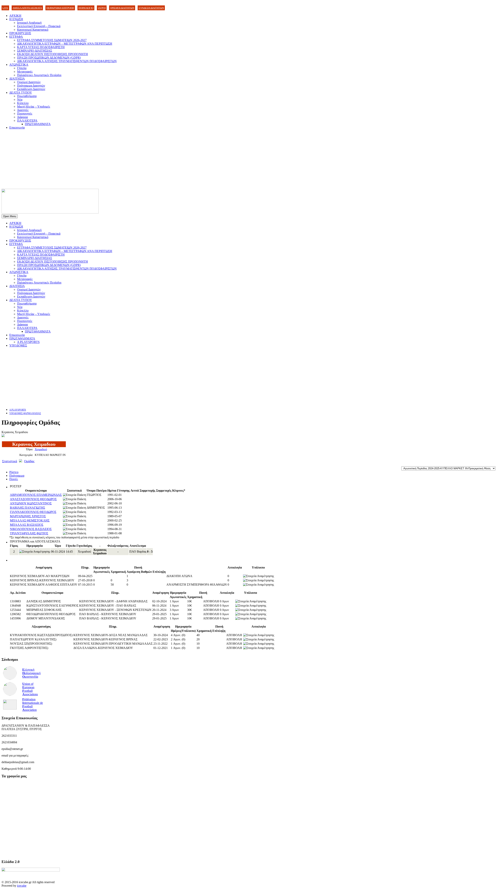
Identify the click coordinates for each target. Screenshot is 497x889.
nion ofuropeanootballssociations (30, 689)
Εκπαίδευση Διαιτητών (31, 89)
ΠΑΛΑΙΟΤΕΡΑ (27, 120)
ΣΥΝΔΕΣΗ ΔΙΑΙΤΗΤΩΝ (151, 7)
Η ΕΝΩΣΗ (16, 19)
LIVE (5, 7)
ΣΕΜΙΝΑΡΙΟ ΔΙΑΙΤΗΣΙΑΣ (34, 50)
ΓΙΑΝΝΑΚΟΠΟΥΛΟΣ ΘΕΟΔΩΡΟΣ (33, 512)
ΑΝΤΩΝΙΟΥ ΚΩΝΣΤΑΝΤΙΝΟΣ (31, 503)
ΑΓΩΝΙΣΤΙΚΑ (18, 64)
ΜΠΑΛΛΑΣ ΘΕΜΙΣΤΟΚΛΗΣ (30, 520)
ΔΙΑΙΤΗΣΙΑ (17, 78)
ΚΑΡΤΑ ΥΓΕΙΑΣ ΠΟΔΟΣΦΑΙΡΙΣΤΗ (41, 47)
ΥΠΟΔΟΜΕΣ (18, 345)
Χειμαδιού (41, 449)
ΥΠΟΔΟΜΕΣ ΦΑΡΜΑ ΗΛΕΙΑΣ (25, 413)
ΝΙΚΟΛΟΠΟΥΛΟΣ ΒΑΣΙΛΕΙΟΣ (31, 529)
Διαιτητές (23, 110)
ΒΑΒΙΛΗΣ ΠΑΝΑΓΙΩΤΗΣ (27, 507)
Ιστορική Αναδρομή (29, 22)
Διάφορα (22, 117)
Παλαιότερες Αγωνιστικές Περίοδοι (39, 75)
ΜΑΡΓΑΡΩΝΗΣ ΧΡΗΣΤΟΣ (28, 516)
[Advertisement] (248, 159)
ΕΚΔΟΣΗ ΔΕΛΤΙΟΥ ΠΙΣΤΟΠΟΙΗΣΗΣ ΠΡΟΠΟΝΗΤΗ (52, 54)
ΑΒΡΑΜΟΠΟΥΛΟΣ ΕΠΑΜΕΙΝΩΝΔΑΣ (36, 494)
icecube (21, 885)
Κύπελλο (23, 103)
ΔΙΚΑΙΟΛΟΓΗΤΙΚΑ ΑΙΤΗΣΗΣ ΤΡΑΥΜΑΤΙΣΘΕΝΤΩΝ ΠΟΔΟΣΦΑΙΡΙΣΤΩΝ (67, 61)
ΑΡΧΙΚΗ (15, 15)
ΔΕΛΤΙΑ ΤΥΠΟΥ (20, 92)
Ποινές (13, 479)
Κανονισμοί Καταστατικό (32, 29)
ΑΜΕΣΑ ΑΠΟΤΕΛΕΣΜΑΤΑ (27, 7)
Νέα (19, 99)
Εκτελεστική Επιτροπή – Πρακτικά (38, 26)
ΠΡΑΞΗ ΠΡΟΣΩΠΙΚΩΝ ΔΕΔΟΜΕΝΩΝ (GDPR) (49, 57)
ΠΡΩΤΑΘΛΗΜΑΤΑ (38, 124)
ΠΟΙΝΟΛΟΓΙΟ (85, 7)
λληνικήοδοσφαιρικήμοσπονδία (31, 673)
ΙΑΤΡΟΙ (102, 7)
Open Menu (9, 216)
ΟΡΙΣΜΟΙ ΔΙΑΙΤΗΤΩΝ (122, 7)
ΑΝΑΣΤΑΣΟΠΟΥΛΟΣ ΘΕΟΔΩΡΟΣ (33, 499)
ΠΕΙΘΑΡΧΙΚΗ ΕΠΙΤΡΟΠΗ (60, 7)
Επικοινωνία (17, 127)
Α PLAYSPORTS (28, 342)
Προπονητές (24, 113)
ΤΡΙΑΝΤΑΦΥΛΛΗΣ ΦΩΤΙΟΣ (29, 533)
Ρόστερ (13, 472)
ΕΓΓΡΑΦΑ (16, 36)
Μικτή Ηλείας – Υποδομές (33, 106)
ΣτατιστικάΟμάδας (18, 461)
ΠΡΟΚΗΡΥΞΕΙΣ (20, 33)
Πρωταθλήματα (26, 96)
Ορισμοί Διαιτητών (29, 82)
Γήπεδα (21, 68)
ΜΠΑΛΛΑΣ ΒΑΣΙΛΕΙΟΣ (26, 524)
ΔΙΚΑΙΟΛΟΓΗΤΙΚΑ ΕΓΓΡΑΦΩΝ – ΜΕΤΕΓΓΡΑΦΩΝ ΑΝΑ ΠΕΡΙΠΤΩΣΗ (64, 43)
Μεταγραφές (25, 71)
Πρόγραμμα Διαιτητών (31, 85)
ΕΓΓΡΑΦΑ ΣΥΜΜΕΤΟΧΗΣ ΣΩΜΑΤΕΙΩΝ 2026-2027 (52, 40)
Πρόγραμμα (16, 475)
